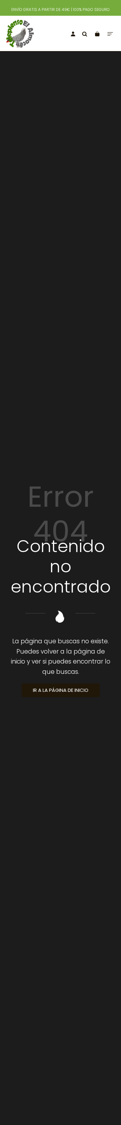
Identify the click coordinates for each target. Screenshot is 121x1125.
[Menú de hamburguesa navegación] (110, 33)
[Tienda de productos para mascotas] (26, 33)
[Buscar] (85, 33)
